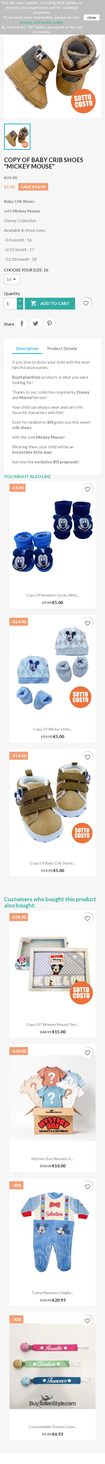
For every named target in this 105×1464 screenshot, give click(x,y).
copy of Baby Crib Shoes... (52, 863)
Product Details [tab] (62, 348)
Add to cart (49, 303)
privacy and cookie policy (41, 22)
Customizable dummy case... (53, 1426)
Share (21, 323)
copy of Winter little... (52, 729)
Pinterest (49, 323)
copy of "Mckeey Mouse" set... (52, 1024)
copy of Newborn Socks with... (52, 595)
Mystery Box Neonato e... (53, 1158)
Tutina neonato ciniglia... (53, 1292)
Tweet (35, 323)
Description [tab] (27, 348)
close (91, 17)
